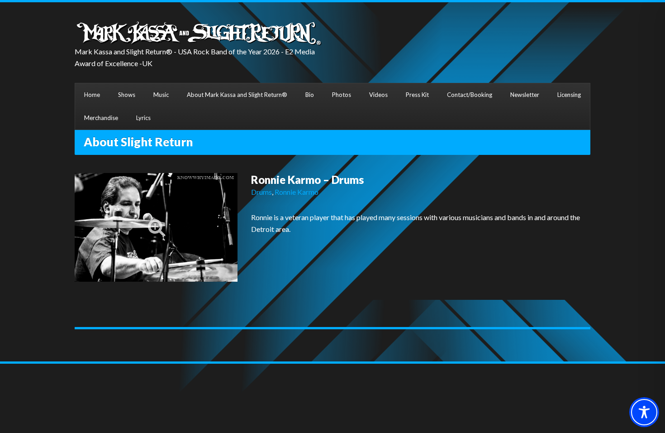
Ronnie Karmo (296, 192)
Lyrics (143, 117)
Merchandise (101, 117)
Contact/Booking (469, 94)
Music (161, 94)
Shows (126, 94)
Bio (309, 94)
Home (92, 94)
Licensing (569, 94)
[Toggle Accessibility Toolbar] (644, 412)
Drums (261, 192)
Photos (341, 94)
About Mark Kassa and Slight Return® (237, 94)
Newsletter (524, 94)
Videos (378, 94)
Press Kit (417, 94)
